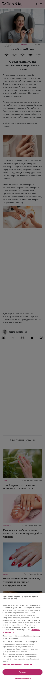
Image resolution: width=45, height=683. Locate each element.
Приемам (22, 672)
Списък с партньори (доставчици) (17, 664)
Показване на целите (22, 678)
